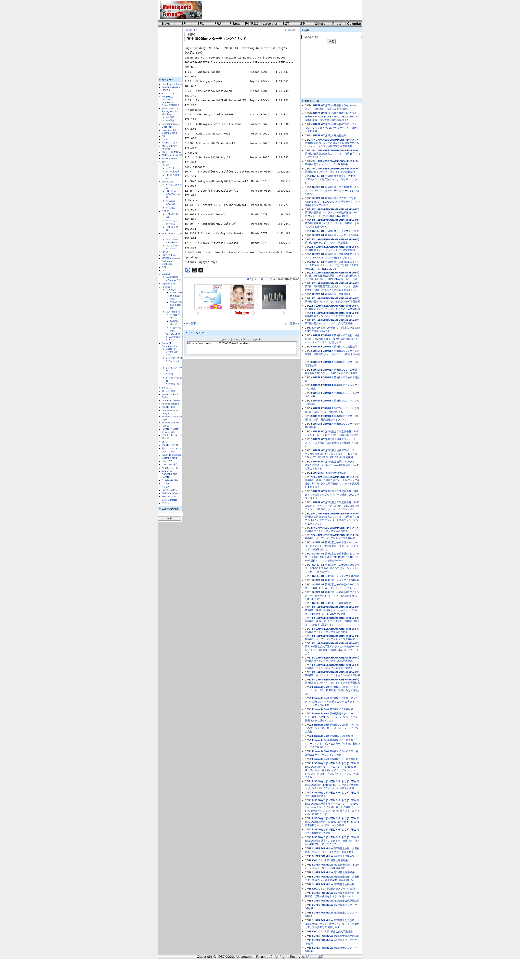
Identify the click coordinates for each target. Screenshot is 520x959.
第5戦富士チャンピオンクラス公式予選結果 (329, 667)
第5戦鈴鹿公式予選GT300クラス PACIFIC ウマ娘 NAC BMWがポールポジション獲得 (332, 190)
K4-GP (165, 486)
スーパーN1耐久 (170, 464)
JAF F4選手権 (173, 311)
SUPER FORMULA (171, 152)
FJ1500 (165, 211)
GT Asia (166, 483)
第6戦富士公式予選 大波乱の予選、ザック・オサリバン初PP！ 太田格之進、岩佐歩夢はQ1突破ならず (332, 924)
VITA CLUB (167, 181)
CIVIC (165, 139)
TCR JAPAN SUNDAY (172, 247)
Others (320, 23)
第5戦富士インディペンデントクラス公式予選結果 (332, 682)
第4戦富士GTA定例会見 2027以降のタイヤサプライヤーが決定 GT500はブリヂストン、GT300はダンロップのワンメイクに (332, 506)
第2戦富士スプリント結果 (341, 888)
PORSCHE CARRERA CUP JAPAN (169, 474)
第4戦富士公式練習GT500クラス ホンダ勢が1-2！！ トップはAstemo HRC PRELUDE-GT (332, 596)
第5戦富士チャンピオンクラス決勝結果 (326, 631)
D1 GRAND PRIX (170, 480)
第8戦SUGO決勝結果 (345, 346)
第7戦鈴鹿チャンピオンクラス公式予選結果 (329, 323)
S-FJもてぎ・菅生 (346, 763)
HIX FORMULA (169, 142)
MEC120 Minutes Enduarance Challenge (171, 261)
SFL (200, 23)
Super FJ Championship (170, 344)
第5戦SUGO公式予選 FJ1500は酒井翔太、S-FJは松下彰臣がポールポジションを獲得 (332, 822)
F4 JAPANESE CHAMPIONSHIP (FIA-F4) (174, 337)
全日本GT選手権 (170, 445)
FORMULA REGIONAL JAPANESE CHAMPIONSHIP (170, 101)
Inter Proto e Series (172, 84)
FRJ (217, 23)
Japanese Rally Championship (170, 131)
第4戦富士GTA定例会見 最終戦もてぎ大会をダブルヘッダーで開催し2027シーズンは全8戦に (332, 495)
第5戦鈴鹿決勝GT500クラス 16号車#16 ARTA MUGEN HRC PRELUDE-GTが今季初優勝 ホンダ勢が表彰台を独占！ (332, 117)
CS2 (164, 267)
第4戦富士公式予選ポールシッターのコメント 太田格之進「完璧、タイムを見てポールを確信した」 (332, 546)
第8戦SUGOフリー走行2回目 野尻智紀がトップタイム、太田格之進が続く (332, 354)
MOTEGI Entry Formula (169, 147)
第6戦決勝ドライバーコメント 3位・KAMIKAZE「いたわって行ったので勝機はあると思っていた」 (331, 717)
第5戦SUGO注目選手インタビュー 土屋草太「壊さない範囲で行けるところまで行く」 (332, 841)
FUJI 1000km (169, 496)
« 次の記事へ (191, 29)
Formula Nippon (170, 403)
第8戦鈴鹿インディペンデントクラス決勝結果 (330, 171)
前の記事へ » (292, 29)
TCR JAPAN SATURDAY (172, 241)
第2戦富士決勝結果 (337, 860)
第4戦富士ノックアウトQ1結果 (342, 580)
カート (165, 161)
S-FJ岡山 (170, 374)
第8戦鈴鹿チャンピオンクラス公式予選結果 (329, 316)
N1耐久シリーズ (170, 467)
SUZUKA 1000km (171, 493)
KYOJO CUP (168, 93)
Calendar (354, 23)
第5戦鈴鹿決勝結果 (335, 135)
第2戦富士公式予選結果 (340, 931)
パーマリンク (261, 279)
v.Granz (166, 273)
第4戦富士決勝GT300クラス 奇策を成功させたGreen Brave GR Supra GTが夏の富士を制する (332, 465)
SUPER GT (167, 387)
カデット (170, 168)
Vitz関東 (170, 120)
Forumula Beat (169, 158)
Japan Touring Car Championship (171, 456)
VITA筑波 (170, 200)
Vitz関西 (170, 117)
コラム (165, 270)
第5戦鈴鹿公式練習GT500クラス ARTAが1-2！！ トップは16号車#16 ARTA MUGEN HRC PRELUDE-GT (332, 265)
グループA (167, 461)
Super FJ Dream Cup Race (172, 351)
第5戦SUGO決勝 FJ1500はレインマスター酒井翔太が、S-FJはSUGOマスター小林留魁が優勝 (332, 785)
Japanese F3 (168, 283)
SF (183, 23)
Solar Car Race (169, 499)
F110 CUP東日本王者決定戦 (176, 295)
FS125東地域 (172, 171)
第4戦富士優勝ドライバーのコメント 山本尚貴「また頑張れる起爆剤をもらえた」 (332, 443)
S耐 (303, 23)
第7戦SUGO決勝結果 (341, 709)
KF (167, 178)
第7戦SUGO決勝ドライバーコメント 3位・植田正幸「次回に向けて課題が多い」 (332, 690)
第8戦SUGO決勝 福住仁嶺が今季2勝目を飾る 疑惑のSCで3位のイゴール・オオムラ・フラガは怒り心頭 (332, 339)
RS (163, 136)
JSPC (165, 441)
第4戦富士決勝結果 (335, 472)
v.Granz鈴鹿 (172, 276)
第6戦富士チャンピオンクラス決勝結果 (326, 530)
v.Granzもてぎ (173, 280)
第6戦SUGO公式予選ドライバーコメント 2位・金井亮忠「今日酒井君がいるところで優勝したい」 (332, 744)
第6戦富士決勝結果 (344, 884)
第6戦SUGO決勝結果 (341, 735)
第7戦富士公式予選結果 (346, 900)
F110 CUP (171, 289)
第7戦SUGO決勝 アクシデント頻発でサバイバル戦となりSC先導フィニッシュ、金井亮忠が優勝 (332, 701)
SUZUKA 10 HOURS (172, 155)
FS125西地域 (172, 175)
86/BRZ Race (169, 255)
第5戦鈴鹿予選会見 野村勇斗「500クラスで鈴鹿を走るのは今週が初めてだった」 (331, 179)
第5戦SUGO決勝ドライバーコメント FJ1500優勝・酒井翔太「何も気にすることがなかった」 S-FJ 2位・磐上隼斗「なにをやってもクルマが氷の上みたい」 (332, 770)
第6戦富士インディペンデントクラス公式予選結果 (332, 675)
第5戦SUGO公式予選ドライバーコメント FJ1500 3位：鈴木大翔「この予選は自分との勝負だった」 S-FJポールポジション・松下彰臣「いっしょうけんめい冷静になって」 (334, 807)
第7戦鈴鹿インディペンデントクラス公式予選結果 (332, 308)
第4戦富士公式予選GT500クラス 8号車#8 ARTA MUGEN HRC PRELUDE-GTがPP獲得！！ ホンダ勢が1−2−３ (332, 557)
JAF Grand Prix (169, 490)
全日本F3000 (169, 407)
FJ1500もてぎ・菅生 (172, 222)
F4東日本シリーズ (176, 316)
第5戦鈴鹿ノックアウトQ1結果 (342, 235)
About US (314, 957)
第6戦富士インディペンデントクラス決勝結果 (330, 538)
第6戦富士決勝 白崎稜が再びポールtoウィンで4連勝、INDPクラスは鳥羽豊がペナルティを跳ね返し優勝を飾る (332, 483)
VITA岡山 (170, 207)
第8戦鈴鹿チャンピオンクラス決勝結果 (326, 164)
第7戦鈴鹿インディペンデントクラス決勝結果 (330, 249)
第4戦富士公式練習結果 (338, 602)
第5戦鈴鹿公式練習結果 (338, 294)
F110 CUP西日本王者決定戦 (176, 305)
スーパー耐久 (168, 390)
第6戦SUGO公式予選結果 (344, 758)
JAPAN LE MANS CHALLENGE (170, 430)
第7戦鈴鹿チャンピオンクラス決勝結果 (326, 242)
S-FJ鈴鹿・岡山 (174, 357)
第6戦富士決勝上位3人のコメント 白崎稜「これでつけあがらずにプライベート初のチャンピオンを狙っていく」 (332, 520)
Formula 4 (167, 286)
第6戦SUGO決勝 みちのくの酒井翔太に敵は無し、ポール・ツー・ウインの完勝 (332, 728)
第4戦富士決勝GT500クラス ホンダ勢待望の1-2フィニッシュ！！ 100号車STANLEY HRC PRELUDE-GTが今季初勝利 (332, 454)
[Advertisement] (279, 10)
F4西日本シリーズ (176, 323)
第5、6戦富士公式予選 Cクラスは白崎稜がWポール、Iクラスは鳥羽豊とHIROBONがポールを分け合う (332, 650)
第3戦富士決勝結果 (344, 872)
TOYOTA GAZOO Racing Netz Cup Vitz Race (170, 111)
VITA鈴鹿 (170, 204)
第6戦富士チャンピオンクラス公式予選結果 (329, 660)
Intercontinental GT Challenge (172, 125)
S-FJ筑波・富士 (174, 384)
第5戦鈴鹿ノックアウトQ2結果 (342, 230)
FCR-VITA (171, 191)
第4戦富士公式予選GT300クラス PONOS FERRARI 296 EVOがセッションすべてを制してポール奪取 (332, 568)
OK (167, 164)
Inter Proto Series (171, 400)
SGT (286, 23)
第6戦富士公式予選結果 (346, 935)
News (166, 23)
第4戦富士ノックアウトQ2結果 (342, 575)
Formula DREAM (170, 422)
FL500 (165, 251)
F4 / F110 (252, 23)
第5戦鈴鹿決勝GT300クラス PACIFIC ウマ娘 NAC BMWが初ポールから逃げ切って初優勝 (332, 128)
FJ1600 (165, 425)
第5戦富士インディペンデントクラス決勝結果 (330, 639)
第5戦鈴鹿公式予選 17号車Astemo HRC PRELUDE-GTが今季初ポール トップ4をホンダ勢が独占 (332, 202)
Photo (337, 23)
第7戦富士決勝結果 (344, 856)
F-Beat (235, 23)
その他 (165, 503)
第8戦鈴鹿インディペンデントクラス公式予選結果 (332, 301)
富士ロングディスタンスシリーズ (172, 450)
